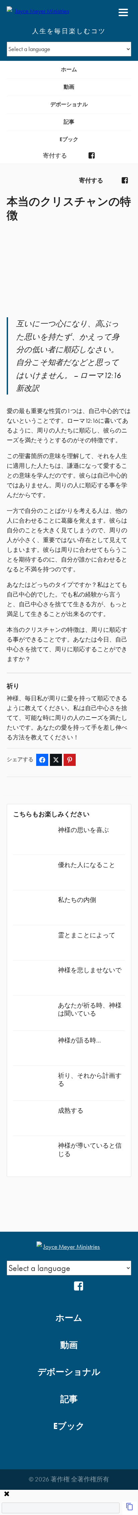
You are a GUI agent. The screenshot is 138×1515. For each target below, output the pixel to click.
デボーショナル (69, 104)
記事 (69, 121)
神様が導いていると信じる (90, 1149)
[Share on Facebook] (42, 760)
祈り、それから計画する (90, 1079)
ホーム (69, 69)
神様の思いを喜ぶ (83, 830)
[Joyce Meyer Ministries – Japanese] (39, 12)
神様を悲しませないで (90, 970)
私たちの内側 (77, 900)
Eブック (69, 139)
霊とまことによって (86, 935)
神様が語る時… (79, 1040)
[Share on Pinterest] (70, 760)
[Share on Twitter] (56, 760)
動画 (69, 86)
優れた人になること (86, 865)
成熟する (70, 1110)
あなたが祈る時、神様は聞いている (90, 1009)
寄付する (55, 155)
